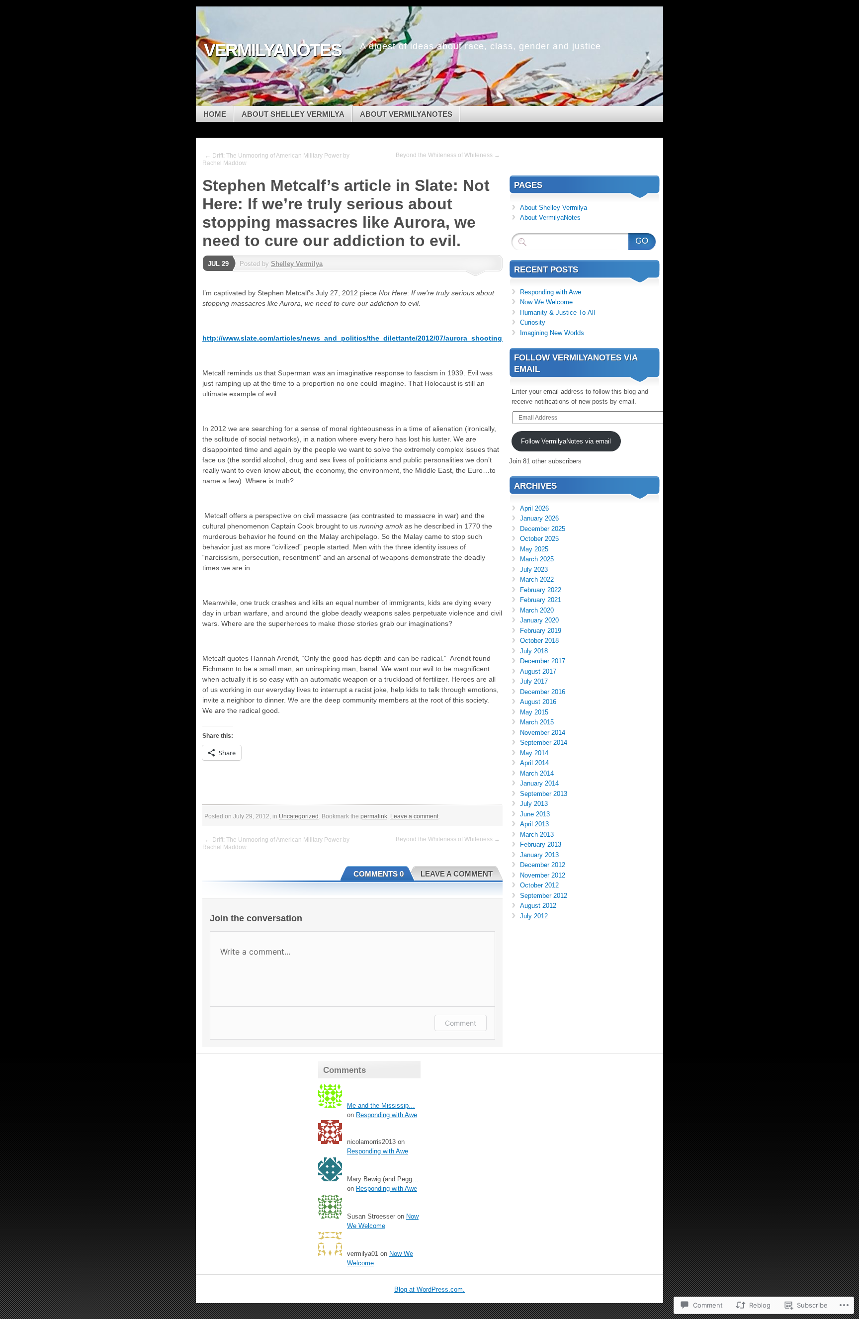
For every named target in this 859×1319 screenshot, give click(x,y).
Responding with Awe (550, 292)
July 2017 (534, 681)
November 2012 (542, 875)
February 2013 (540, 844)
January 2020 (539, 620)
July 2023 (534, 569)
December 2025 (542, 528)
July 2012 (534, 916)
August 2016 (538, 701)
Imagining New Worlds (552, 333)
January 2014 (539, 783)
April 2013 (534, 824)
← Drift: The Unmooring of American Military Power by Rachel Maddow (275, 159)
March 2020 (537, 610)
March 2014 (537, 773)
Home (214, 114)
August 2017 (538, 671)
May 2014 (534, 753)
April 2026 (534, 508)
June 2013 (535, 814)
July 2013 (534, 803)
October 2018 (539, 640)
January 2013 (539, 855)
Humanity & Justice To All (557, 312)
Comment (460, 1023)
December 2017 (542, 661)
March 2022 (537, 579)
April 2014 (534, 763)
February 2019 (540, 630)
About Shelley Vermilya (293, 114)
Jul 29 (218, 263)
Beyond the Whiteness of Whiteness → (448, 155)
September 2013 (543, 793)
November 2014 (542, 732)
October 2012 (539, 885)
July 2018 (534, 651)
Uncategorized (299, 816)
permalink (373, 816)
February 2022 (540, 590)
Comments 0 (378, 874)
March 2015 (537, 722)
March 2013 (537, 834)
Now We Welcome (546, 302)
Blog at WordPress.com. (429, 1289)
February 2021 (540, 600)
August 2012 (538, 905)
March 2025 (537, 559)
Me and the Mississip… (381, 1105)
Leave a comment (414, 816)
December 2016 (542, 692)
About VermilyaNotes (406, 114)
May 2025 (534, 549)
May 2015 (534, 712)
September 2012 (543, 895)
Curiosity (532, 322)
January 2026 (539, 518)
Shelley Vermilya (297, 263)
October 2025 (539, 538)
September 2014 (543, 742)
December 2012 (542, 865)
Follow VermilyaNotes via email (566, 441)
